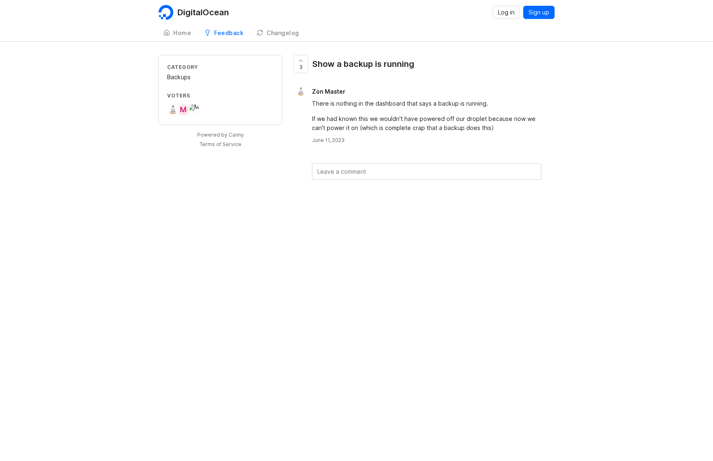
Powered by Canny (220, 135)
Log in (506, 12)
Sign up (539, 12)
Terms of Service (220, 144)
